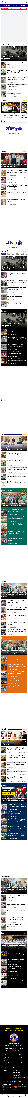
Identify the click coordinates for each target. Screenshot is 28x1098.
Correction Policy (17, 1072)
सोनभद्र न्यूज (7, 5)
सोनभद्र (8, 253)
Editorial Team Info (17, 1079)
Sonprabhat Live (21, 1086)
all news (3, 253)
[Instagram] (20, 1081)
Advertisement (6, 1074)
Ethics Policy (16, 1075)
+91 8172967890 (19, 1048)
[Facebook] (15, 1081)
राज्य (13, 5)
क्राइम (17, 5)
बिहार (20, 1059)
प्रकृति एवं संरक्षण (7, 1062)
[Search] (26, 2)
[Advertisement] (14, 27)
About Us (5, 1070)
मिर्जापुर (17, 253)
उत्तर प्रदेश (21, 1057)
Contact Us (5, 1072)
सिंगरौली (22, 253)
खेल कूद (5, 1060)
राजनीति (23, 5)
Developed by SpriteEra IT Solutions (14, 1092)
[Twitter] (17, 1081)
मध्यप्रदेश (20, 1062)
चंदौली (13, 253)
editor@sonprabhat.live (16, 1050)
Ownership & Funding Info (19, 1077)
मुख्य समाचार (6, 1057)
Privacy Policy (16, 1070)
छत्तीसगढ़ (20, 1060)
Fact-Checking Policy (17, 1074)
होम (1, 5)
